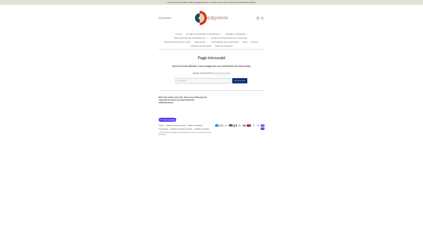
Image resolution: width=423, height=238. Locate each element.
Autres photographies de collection (229, 38)
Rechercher (239, 81)
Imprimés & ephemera (235, 34)
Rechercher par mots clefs (177, 42)
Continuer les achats (222, 73)
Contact (255, 42)
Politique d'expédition (195, 125)
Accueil (179, 34)
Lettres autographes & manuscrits (203, 34)
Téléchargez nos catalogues (225, 42)
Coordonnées (163, 129)
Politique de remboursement (176, 125)
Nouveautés (200, 42)
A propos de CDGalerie (201, 46)
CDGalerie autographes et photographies (176, 132)
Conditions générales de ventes (181, 129)
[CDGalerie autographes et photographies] (211, 18)
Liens (245, 42)
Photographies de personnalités (190, 38)
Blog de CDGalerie (224, 46)
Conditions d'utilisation (202, 129)
